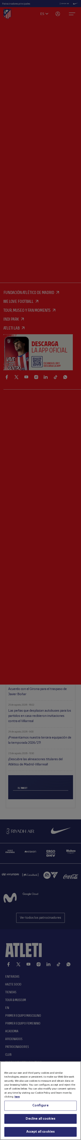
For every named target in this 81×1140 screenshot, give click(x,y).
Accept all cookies (40, 1131)
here (17, 1097)
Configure (40, 1105)
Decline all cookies (40, 1118)
